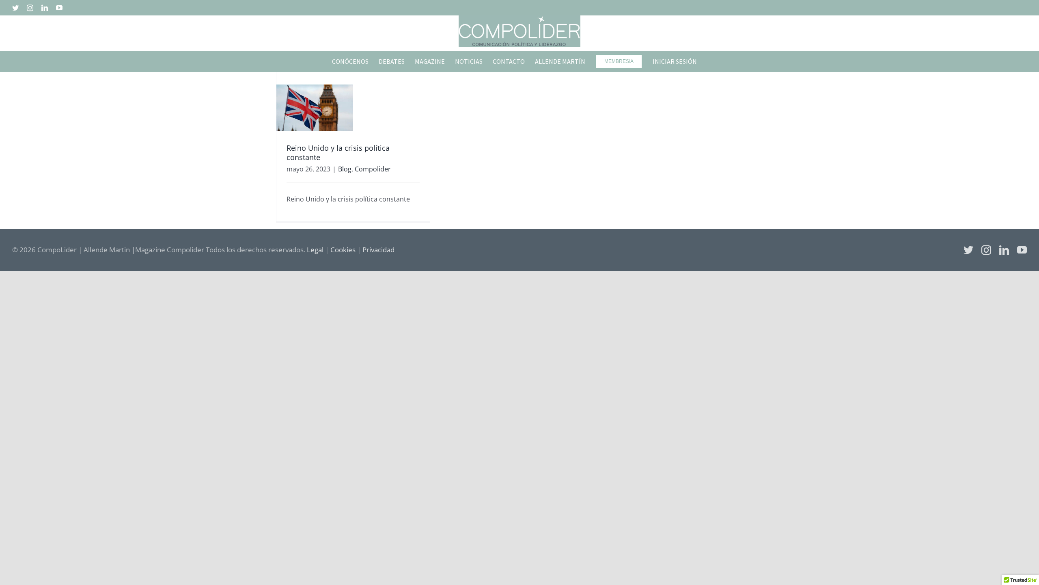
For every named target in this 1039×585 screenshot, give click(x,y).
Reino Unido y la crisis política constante (338, 152)
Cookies (343, 249)
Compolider (373, 169)
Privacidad (378, 249)
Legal (315, 249)
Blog (344, 169)
